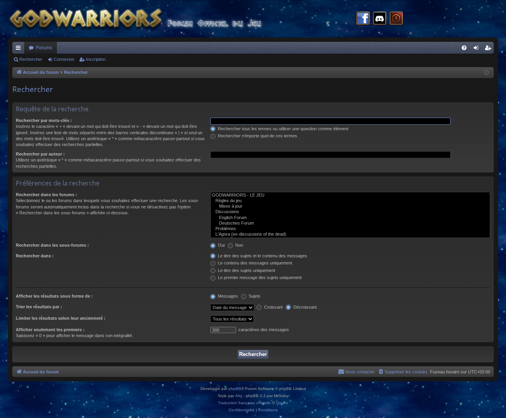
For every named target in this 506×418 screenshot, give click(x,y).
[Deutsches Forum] (350, 223)
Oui (221, 245)
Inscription (96, 59)
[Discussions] (350, 212)
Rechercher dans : (35, 255)
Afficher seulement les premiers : (50, 329)
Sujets (254, 296)
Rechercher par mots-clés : (44, 120)
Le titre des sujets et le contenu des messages (262, 255)
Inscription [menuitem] (489, 49)
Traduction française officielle (244, 403)
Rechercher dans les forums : (46, 194)
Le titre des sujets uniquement (246, 270)
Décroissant (304, 307)
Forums (44, 48)
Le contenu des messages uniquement (254, 263)
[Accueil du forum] (150, 18)
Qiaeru (282, 403)
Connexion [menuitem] (477, 49)
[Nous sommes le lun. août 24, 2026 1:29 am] (486, 72)
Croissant (273, 307)
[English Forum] (350, 218)
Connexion (64, 59)
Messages (227, 296)
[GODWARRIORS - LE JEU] (350, 195)
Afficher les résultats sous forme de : (54, 296)
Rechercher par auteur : (40, 154)
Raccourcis (19, 49)
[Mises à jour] (350, 206)
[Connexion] (396, 19)
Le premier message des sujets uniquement (259, 277)
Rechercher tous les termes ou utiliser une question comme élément (282, 128)
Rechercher (30, 59)
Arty (238, 396)
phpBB (234, 388)
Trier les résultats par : (39, 306)
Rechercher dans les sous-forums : (52, 245)
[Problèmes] (350, 229)
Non (238, 245)
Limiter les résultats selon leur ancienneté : (61, 318)
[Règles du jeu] (350, 201)
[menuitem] (464, 48)
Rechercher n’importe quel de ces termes (257, 135)
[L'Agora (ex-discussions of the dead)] (350, 234)
